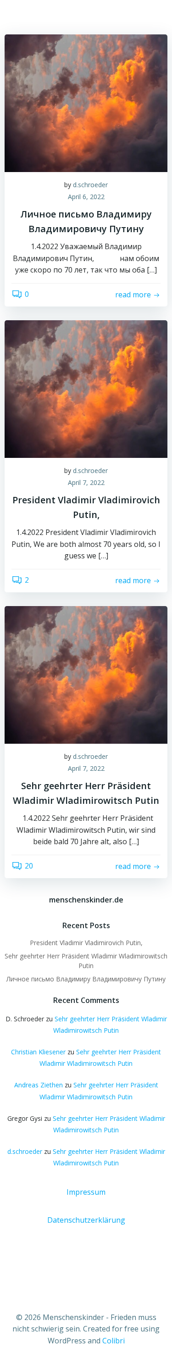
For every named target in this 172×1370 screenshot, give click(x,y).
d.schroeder (90, 184)
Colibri (113, 1341)
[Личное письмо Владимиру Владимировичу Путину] (86, 102)
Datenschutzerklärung (86, 1220)
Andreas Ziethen (38, 1084)
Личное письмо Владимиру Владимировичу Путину (86, 979)
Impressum (86, 1192)
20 (29, 866)
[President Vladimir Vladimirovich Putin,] (86, 388)
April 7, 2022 (86, 482)
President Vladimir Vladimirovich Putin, (86, 942)
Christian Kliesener (38, 1051)
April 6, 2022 (86, 196)
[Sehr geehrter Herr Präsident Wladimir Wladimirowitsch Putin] (86, 674)
